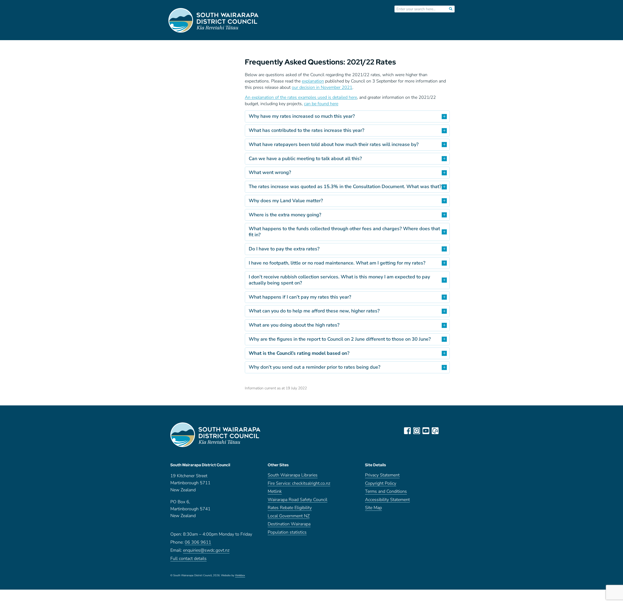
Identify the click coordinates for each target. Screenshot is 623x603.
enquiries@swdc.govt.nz (206, 550)
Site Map (373, 508)
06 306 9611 (198, 542)
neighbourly (435, 430)
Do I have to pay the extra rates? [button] (284, 249)
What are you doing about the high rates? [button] (294, 325)
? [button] (299, 353)
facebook (407, 430)
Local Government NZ (289, 516)
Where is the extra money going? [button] (285, 214)
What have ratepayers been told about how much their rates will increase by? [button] (334, 144)
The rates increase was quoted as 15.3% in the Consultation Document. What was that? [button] (345, 186)
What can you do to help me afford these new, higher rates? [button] (314, 311)
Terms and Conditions (386, 491)
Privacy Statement (382, 475)
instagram (416, 430)
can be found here (321, 104)
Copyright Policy (380, 483)
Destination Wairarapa (289, 524)
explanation (313, 81)
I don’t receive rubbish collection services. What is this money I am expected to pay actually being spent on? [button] (339, 280)
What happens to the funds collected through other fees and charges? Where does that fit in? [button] (344, 231)
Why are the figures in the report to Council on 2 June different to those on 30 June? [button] (340, 339)
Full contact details (188, 559)
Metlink (275, 491)
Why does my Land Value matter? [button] (286, 200)
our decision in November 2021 (322, 87)
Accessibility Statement (387, 500)
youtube (425, 430)
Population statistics (287, 532)
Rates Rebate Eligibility (290, 508)
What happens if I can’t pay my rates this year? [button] (300, 297)
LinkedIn (444, 430)
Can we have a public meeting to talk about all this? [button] (305, 158)
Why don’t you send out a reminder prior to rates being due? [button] (314, 367)
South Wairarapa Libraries (293, 475)
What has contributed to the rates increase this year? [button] (306, 130)
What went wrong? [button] (270, 172)
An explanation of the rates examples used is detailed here (301, 97)
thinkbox (240, 575)
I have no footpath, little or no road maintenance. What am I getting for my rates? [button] (337, 263)
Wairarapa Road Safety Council (297, 500)
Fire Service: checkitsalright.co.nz (299, 483)
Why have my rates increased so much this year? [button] (302, 116)
